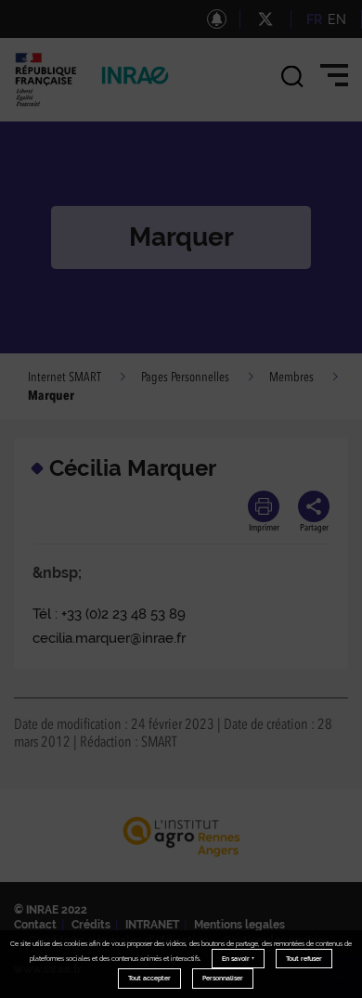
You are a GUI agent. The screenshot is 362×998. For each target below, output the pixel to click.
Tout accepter (149, 978)
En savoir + (238, 958)
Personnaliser (222, 978)
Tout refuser (304, 958)
